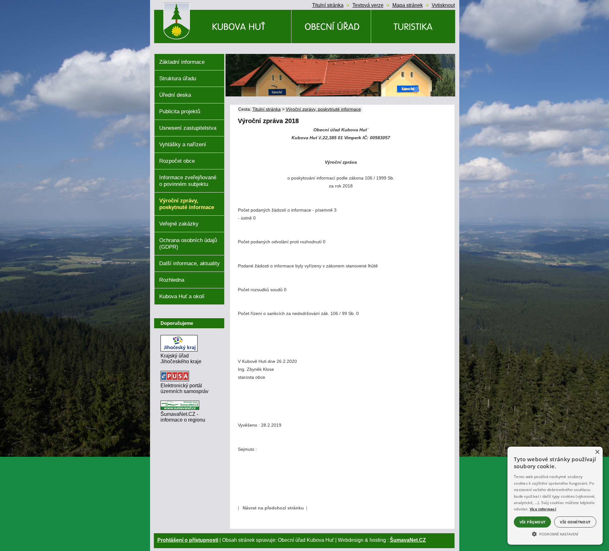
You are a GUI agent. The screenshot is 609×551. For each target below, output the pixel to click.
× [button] (597, 452)
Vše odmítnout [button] (575, 522)
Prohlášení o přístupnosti (187, 540)
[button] (555, 533)
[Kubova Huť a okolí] (413, 26)
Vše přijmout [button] (533, 522)
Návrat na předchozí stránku (273, 507)
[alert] (555, 496)
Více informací (543, 509)
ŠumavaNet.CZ (408, 540)
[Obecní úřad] (331, 26)
